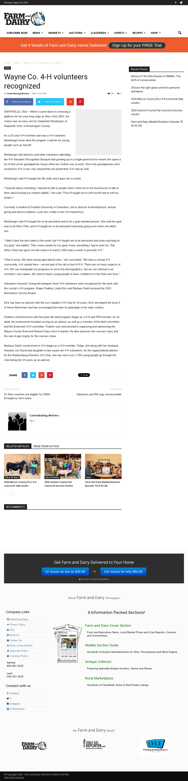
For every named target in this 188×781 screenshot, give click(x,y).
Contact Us (15, 640)
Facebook (13, 693)
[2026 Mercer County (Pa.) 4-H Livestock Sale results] (22, 466)
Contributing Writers (18, 93)
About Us (14, 635)
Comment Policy (18, 656)
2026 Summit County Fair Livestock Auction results (156, 112)
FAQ (11, 630)
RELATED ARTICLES (17, 446)
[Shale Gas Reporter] (94, 748)
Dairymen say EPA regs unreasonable (99, 394)
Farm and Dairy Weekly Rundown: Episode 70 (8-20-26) (157, 123)
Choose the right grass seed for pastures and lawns (155, 89)
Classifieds (98, 33)
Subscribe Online (18, 651)
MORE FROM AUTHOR (46, 446)
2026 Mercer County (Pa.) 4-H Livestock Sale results (157, 101)
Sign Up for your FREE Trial (137, 45)
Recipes (138, 33)
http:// (32, 421)
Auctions (75, 33)
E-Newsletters (17, 709)
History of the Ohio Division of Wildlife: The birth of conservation (156, 78)
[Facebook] (175, 2)
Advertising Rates (19, 619)
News (36, 33)
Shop (154, 33)
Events (119, 33)
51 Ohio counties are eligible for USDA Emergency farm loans (27, 396)
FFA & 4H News (12, 477)
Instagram (14, 704)
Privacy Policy (17, 624)
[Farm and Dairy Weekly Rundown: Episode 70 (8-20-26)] (103, 466)
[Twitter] (181, 2)
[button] (179, 32)
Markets (54, 33)
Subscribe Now (17, 33)
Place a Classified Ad (20, 645)
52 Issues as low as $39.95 (65, 571)
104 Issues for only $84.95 (123, 571)
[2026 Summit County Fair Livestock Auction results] (62, 466)
